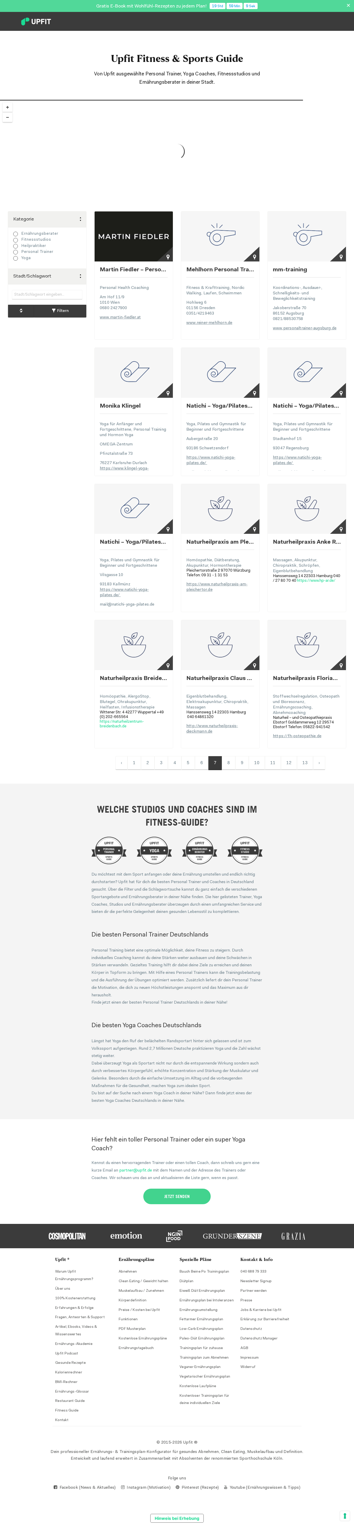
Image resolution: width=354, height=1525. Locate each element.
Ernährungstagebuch (136, 1348)
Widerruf (248, 1367)
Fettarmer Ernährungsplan (201, 1319)
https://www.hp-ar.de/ (316, 581)
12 (289, 763)
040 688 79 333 (253, 1272)
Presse (246, 1300)
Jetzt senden (177, 1197)
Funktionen (128, 1319)
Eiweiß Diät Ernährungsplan (202, 1291)
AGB (244, 1348)
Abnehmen (128, 1272)
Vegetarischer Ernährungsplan (205, 1377)
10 (256, 763)
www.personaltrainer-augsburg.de (304, 328)
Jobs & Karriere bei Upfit (260, 1310)
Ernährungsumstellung (198, 1310)
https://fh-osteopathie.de (297, 736)
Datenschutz (251, 1329)
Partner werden (253, 1291)
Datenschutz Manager (259, 1338)
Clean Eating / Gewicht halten (143, 1281)
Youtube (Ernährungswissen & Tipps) (264, 1488)
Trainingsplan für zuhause (201, 1348)
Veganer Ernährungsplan (200, 1367)
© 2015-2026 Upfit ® (177, 1443)
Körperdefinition (132, 1300)
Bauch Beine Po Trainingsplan (204, 1272)
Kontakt (61, 1420)
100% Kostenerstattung (75, 1298)
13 (305, 763)
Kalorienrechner (68, 1372)
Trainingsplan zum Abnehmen (204, 1358)
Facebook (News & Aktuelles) (87, 1488)
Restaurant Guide (70, 1401)
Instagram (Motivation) (148, 1488)
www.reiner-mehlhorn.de (209, 323)
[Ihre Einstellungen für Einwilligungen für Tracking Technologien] (345, 1516)
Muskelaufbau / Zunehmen (141, 1291)
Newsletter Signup (256, 1281)
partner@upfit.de (135, 1170)
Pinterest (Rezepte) (199, 1488)
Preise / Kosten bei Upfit (139, 1310)
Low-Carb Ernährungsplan (201, 1329)
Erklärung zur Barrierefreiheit (264, 1319)
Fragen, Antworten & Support (80, 1317)
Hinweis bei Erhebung (177, 1518)
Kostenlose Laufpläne (198, 1386)
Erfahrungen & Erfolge (74, 1308)
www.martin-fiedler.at (120, 317)
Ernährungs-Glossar (72, 1392)
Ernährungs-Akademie (74, 1344)
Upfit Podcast (66, 1354)
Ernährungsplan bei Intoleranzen (207, 1300)
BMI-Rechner (66, 1382)
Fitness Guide (67, 1411)
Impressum (249, 1358)
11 (272, 763)
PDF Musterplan (132, 1329)
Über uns (62, 1289)
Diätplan (186, 1281)
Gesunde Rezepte (70, 1363)
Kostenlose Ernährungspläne (143, 1338)
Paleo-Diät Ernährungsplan (202, 1338)
